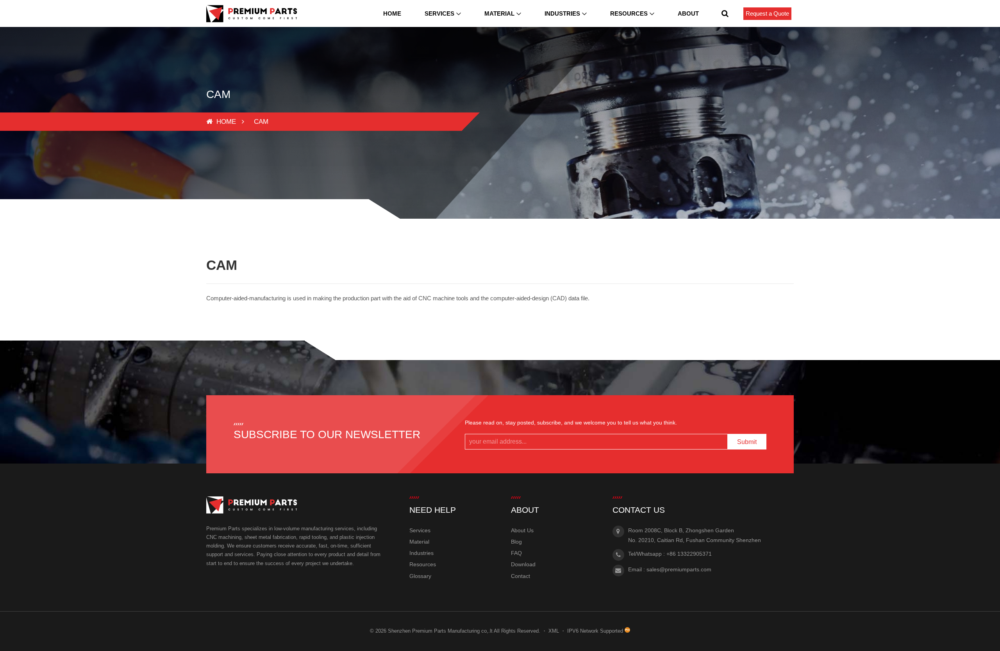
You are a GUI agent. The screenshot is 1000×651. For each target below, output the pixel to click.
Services (439, 13)
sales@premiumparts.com (678, 569)
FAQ (516, 553)
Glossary (420, 576)
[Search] (725, 13)
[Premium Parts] (251, 13)
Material (499, 13)
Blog (516, 542)
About (688, 13)
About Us (522, 530)
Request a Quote (767, 13)
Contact (520, 576)
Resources (629, 13)
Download (523, 564)
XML (553, 631)
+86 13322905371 (689, 554)
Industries (562, 13)
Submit (747, 442)
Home (392, 13)
